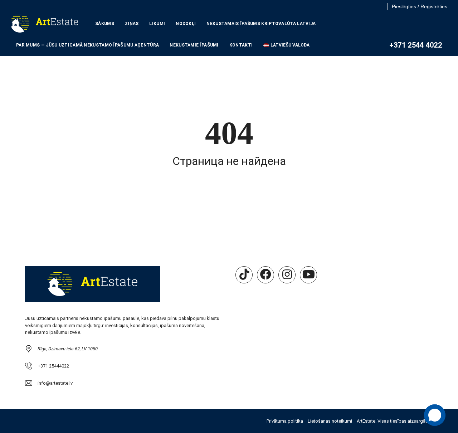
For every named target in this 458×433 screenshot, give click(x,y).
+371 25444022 (53, 366)
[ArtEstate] (44, 23)
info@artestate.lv (55, 383)
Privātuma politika (285, 421)
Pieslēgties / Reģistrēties (419, 6)
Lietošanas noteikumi (330, 421)
